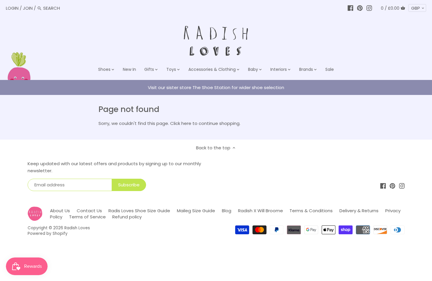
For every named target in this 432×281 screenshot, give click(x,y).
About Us (60, 211)
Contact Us (89, 211)
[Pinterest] (360, 8)
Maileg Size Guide (196, 211)
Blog (226, 211)
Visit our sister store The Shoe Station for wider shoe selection (216, 87)
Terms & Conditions (311, 211)
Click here (180, 123)
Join (28, 8)
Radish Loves (77, 228)
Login (12, 8)
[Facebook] (350, 8)
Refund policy (127, 217)
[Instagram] (369, 8)
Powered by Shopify (48, 233)
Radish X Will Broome (260, 211)
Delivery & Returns (359, 211)
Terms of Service (87, 217)
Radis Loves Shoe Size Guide (139, 211)
